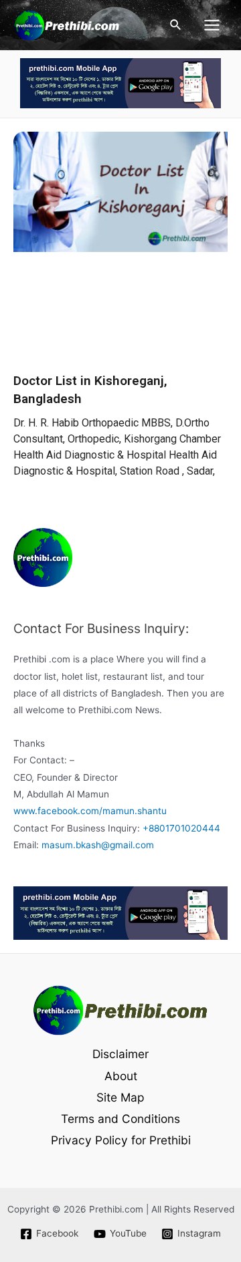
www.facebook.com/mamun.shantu (90, 810)
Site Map (120, 1097)
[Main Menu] (212, 25)
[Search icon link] (176, 25)
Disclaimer (120, 1054)
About (120, 1076)
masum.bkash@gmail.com (98, 845)
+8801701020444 (181, 828)
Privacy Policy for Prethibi (121, 1140)
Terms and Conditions (120, 1119)
